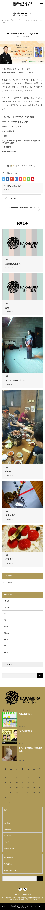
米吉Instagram (9, 848)
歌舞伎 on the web (10, 870)
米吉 (5, 816)
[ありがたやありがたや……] (22, 345)
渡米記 (6, 626)
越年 (7, 308)
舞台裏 (6, 652)
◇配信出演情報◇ (25, 731)
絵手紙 (6, 646)
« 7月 (11, 802)
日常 (19, 20)
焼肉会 (8, 471)
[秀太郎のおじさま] (22, 242)
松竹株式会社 (8, 857)
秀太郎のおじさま (13, 264)
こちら (13, 166)
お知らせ (6, 601)
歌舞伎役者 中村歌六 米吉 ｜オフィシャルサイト (27, 906)
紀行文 (6, 639)
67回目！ (9, 559)
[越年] (22, 286)
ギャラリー (8, 836)
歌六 (5, 810)
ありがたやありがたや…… (16, 380)
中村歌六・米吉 (16, 186)
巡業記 (6, 614)
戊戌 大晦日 (10, 515)
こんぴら (6, 607)
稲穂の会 (6, 633)
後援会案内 (8, 829)
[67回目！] (22, 538)
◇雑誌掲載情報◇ (7, 583)
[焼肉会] (22, 427)
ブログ (6, 842)
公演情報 (7, 823)
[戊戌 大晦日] (22, 494)
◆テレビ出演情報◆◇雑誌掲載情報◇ (30, 749)
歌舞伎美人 (8, 864)
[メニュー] (41, 4)
